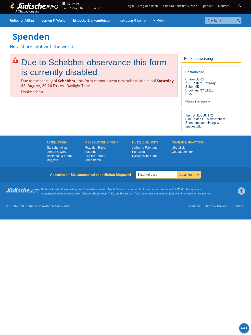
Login (130, 6)
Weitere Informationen (198, 101)
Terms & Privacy (216, 206)
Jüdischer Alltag (22, 20)
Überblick (178, 147)
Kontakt (238, 206)
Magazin (52, 160)
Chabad (88, 189)
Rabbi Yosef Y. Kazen (106, 193)
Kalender (91, 152)
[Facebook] (241, 191)
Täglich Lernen (95, 156)
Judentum (147, 193)
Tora (136, 193)
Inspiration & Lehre (131, 20)
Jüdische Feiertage (145, 147)
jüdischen (174, 193)
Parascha (138, 152)
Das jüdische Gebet (145, 156)
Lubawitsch (100, 189)
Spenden (207, 6)
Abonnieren (93, 160)
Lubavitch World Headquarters (183, 189)
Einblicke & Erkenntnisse (91, 20)
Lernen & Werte (53, 20)
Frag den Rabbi (148, 6)
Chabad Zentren (183, 152)
